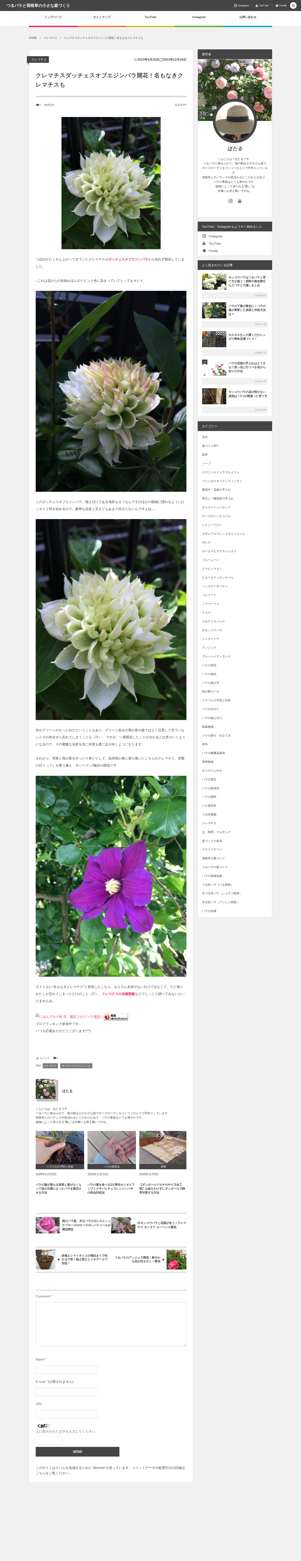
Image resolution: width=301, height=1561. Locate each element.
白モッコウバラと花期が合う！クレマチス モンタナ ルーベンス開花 (161, 1225)
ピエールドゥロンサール (218, 577)
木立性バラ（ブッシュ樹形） (220, 902)
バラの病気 (209, 674)
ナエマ (206, 612)
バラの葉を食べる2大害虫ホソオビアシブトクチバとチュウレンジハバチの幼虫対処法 (111, 1188)
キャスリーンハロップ (216, 507)
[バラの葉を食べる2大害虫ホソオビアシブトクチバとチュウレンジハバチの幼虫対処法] (111, 1147)
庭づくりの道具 (212, 841)
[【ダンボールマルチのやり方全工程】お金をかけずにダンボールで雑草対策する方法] (163, 1147)
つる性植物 (209, 814)
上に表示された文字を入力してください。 (67, 1431)
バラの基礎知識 (212, 876)
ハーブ (206, 463)
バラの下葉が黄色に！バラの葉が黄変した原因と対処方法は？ (247, 310)
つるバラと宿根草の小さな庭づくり (38, 5)
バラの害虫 (209, 665)
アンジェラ (209, 647)
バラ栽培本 (209, 805)
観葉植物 (208, 726)
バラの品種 (209, 911)
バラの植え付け (212, 718)
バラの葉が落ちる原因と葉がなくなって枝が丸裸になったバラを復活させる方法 (59, 1188)
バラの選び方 (210, 683)
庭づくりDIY (210, 445)
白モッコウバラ (212, 630)
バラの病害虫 (210, 788)
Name (40, 1359)
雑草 (205, 454)
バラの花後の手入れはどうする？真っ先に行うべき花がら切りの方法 (247, 367)
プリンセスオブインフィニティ (222, 481)
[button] (293, 5)
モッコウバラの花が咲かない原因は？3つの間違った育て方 (248, 393)
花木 (205, 437)
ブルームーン (210, 560)
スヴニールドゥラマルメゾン (220, 472)
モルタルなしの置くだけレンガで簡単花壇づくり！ (247, 336)
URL (39, 1404)
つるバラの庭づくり (215, 867)
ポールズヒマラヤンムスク (219, 551)
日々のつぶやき (212, 770)
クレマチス (39, 59)
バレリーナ (209, 595)
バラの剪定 (209, 779)
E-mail (40, 1381)
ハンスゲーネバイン (215, 586)
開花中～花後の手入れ (216, 489)
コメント (44, 1058)
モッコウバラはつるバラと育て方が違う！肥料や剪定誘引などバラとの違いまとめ (247, 281)
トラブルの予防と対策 (216, 700)
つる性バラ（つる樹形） (218, 884)
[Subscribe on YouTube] (240, 201)
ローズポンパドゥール (216, 516)
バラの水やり (210, 709)
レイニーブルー (212, 525)
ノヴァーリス (210, 603)
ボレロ (206, 542)
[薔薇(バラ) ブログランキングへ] (116, 1017)
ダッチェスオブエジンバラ (76, 1065)
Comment (43, 1296)
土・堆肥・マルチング (216, 832)
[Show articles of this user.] (46, 1089)
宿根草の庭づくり (213, 858)
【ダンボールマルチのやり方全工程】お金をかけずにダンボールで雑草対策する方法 (162, 1188)
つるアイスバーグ (213, 621)
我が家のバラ (210, 691)
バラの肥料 (209, 796)
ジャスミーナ (210, 638)
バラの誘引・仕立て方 (216, 735)
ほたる (235, 148)
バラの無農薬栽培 (213, 753)
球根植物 (208, 761)
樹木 (205, 744)
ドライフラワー (212, 849)
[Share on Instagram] (230, 201)
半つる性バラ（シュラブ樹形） (222, 893)
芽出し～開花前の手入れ (218, 498)
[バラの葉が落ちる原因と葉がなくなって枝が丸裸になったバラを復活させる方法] (60, 1147)
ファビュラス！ (212, 568)
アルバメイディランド (216, 656)
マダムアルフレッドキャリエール (223, 533)
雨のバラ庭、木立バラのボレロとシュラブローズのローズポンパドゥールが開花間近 (86, 1225)
